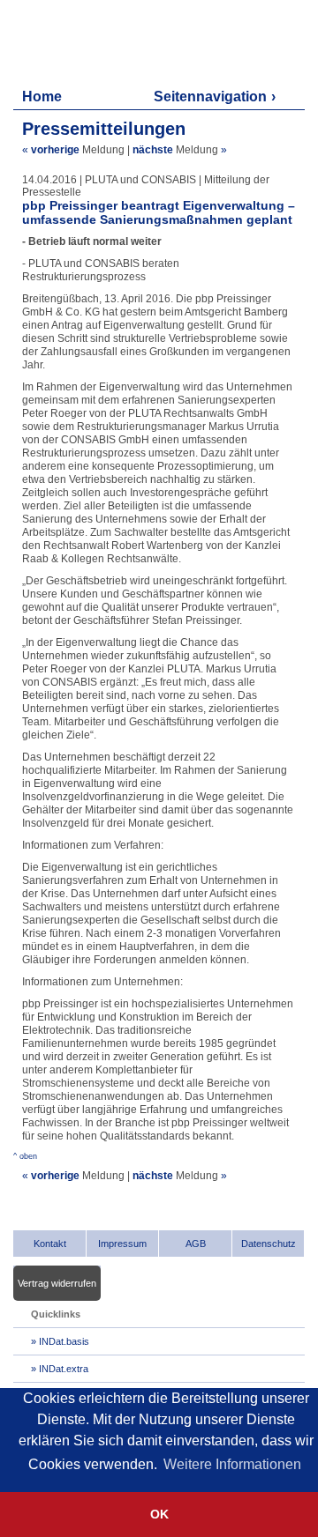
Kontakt (50, 1243)
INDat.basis (64, 1341)
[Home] (97, 41)
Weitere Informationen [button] (232, 1464)
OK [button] (159, 1514)
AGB (196, 1243)
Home (42, 96)
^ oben (25, 1156)
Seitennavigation (210, 96)
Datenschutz (268, 1243)
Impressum (122, 1243)
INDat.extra (63, 1368)
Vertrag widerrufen (57, 1283)
